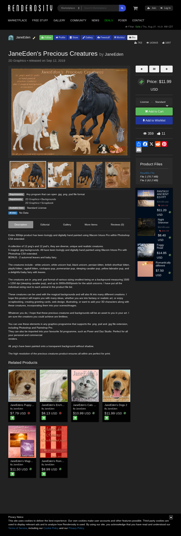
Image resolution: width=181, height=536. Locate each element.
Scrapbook (47, 202)
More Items (91, 224)
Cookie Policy (51, 528)
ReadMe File (147, 172)
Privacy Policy (76, 528)
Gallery (59, 20)
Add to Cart (156, 111)
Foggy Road (160, 246)
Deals (108, 20)
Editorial (44, 224)
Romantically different (163, 264)
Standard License (36, 207)
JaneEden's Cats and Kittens (89, 404)
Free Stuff (40, 20)
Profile (61, 37)
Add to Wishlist (155, 120)
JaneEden (114, 54)
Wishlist (120, 37)
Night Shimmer (163, 221)
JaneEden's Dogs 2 (115, 404)
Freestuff (105, 37)
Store (75, 37)
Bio (133, 37)
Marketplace (17, 20)
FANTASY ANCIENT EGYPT (163, 194)
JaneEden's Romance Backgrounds (62, 461)
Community (78, 20)
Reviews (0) (117, 224)
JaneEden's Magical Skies (25, 461)
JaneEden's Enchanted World (59, 404)
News (95, 20)
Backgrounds (48, 199)
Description (20, 224)
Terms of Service (17, 528)
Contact (138, 20)
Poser (122, 20)
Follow (47, 37)
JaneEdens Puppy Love (24, 404)
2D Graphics (32, 199)
